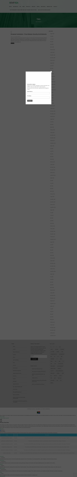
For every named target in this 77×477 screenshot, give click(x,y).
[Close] (51, 72)
